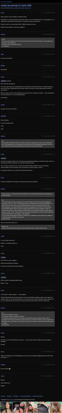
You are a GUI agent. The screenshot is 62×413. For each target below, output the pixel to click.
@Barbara (3, 81)
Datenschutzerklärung (38, 396)
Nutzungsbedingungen (25, 396)
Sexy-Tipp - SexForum (6, 1)
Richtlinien (16, 396)
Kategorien (9, 396)
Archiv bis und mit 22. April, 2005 (16, 5)
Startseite (3, 396)
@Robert (3, 257)
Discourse (11, 399)
